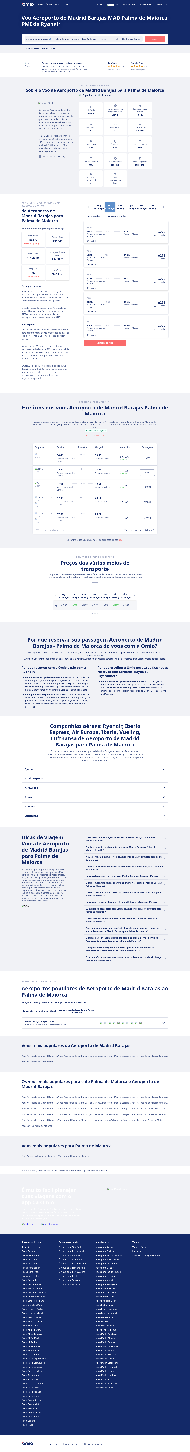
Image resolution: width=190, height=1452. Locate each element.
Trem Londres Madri (32, 1313)
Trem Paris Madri (31, 1375)
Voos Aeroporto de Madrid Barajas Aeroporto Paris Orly (122, 1056)
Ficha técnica (52, 1444)
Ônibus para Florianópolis (72, 1267)
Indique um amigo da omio (146, 1255)
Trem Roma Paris (31, 1408)
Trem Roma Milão (31, 1404)
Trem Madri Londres (32, 1321)
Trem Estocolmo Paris (33, 1300)
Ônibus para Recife (68, 1276)
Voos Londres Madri (106, 1325)
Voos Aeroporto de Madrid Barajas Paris (41, 1096)
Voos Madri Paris (104, 1387)
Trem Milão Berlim (31, 1329)
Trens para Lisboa (31, 1276)
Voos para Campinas (106, 1276)
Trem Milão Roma (31, 1346)
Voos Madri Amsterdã (107, 1333)
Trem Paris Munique (32, 1383)
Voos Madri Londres (106, 1375)
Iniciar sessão (162, 5)
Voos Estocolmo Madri (107, 1309)
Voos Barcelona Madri (107, 1292)
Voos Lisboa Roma (105, 1321)
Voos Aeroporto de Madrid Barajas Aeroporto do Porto (85, 1108)
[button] (89, 39)
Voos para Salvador (105, 1247)
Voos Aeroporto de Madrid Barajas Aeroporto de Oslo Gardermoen (55, 1120)
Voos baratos (102, 1242)
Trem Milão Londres (32, 1333)
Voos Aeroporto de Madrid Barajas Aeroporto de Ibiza (121, 1114)
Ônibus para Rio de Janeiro (72, 1251)
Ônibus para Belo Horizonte (73, 1263)
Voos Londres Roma (106, 1329)
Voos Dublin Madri (105, 1305)
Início (24, 1170)
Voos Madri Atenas (105, 1338)
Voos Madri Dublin (105, 1358)
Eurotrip (136, 1251)
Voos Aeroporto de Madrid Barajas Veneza (79, 1102)
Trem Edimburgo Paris (33, 1296)
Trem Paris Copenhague (34, 1358)
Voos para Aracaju (105, 1280)
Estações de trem (31, 1247)
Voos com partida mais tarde (138, 530)
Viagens (136, 1242)
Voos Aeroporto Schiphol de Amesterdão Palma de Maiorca (124, 1120)
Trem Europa (28, 1251)
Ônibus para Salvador (70, 1280)
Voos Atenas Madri (105, 1288)
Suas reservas (129, 5)
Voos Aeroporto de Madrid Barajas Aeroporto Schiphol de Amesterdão (92, 1096)
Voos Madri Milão (104, 1379)
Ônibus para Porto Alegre (72, 1271)
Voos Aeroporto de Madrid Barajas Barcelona (117, 1096)
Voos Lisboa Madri (105, 1317)
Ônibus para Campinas (70, 1259)
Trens (40, 4)
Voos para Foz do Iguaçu (108, 1271)
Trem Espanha (29, 1420)
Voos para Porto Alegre (107, 1259)
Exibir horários (33, 276)
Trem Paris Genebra (32, 1367)
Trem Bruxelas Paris (32, 1288)
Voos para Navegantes (107, 1284)
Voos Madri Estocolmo (107, 1362)
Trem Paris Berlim (31, 1354)
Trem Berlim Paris (31, 1280)
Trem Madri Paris (31, 1325)
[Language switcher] (112, 4)
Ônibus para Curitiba (69, 1255)
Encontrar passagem (33, 243)
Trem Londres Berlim (32, 1309)
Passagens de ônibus (69, 1242)
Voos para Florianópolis (108, 1263)
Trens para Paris (30, 1263)
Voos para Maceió (105, 1267)
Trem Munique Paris (32, 1350)
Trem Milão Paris (30, 1342)
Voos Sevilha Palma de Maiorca (37, 1125)
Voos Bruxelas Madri (106, 1300)
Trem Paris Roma (31, 1387)
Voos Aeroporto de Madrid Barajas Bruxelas (43, 1102)
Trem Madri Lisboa (31, 1317)
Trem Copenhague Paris (34, 1292)
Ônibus (49, 4)
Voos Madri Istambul (106, 1367)
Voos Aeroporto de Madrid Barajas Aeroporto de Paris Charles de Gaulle (57, 1114)
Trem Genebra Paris (32, 1305)
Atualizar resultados (93, 435)
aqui (121, 540)
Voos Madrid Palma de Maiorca (73, 1120)
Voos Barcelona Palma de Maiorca (148, 1120)
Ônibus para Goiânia (69, 1284)
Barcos (65, 4)
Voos (57, 4)
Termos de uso (70, 1444)
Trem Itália (27, 1424)
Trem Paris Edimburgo (33, 1362)
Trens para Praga (31, 1271)
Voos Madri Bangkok (106, 1342)
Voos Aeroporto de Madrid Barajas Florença (153, 1108)
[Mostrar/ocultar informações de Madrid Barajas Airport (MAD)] (163, 1023)
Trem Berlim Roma (31, 1284)
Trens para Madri (31, 1255)
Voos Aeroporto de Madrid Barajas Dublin (152, 1096)
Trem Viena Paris (30, 1416)
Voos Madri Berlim (105, 1350)
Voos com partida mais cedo (51, 530)
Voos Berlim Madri (105, 1296)
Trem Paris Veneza (31, 1391)
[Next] (163, 207)
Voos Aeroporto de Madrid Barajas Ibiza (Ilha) (80, 1114)
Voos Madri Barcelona (107, 1346)
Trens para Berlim (31, 1267)
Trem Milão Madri (31, 1338)
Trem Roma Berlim (31, 1400)
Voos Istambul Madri (106, 1313)
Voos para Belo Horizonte (109, 1255)
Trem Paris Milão (30, 1379)
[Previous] (56, 596)
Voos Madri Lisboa (105, 1371)
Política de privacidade (93, 1444)
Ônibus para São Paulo (70, 1247)
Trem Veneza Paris (31, 1412)
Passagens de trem (32, 1242)
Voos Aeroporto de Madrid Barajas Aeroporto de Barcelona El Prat (90, 1056)
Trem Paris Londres (32, 1371)
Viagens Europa (140, 1247)
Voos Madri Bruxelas (106, 1354)
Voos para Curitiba (105, 1251)
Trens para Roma (31, 1259)
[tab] (94, 216)
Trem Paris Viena (30, 1395)
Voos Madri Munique (106, 1383)
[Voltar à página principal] (30, 5)
